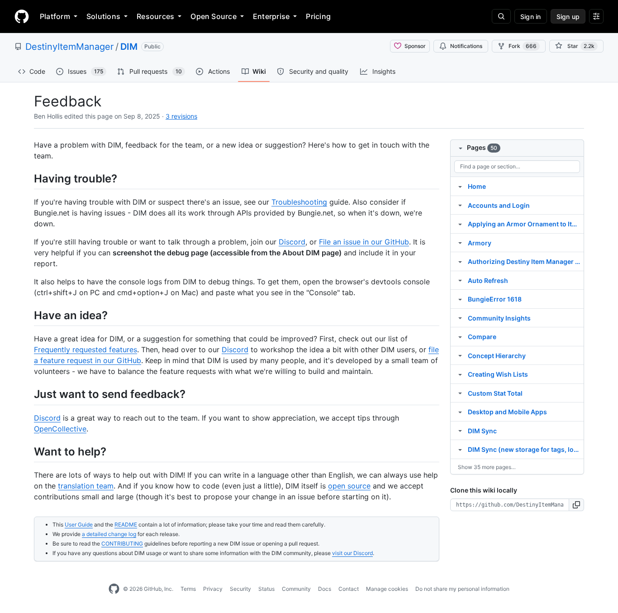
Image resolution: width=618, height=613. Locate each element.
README (125, 524)
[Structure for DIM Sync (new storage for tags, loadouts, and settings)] (460, 449)
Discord (292, 241)
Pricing (318, 16)
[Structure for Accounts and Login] (460, 205)
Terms (188, 588)
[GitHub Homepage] (114, 589)
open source (349, 485)
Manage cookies (387, 588)
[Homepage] (21, 16)
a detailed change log (109, 534)
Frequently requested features (85, 349)
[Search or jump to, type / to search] (501, 16)
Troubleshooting (299, 201)
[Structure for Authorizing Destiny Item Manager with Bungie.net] (460, 261)
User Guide (79, 524)
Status (266, 588)
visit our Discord (352, 553)
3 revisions (181, 116)
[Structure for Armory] (460, 242)
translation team (86, 485)
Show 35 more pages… (487, 467)
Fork (523, 46)
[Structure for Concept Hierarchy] (460, 355)
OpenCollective (60, 428)
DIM (129, 46)
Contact (348, 588)
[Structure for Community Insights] (460, 318)
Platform (55, 16)
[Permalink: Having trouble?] (27, 178)
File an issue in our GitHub (364, 241)
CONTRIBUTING (122, 543)
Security (240, 588)
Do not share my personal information (462, 588)
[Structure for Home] (460, 186)
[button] (576, 504)
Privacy (213, 588)
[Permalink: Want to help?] (27, 451)
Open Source (213, 16)
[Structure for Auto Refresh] (460, 280)
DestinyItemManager (69, 46)
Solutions (103, 16)
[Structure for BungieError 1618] (460, 299)
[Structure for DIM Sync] (460, 430)
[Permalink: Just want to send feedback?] (27, 394)
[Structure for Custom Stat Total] (460, 393)
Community (296, 588)
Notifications (466, 46)
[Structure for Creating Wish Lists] (460, 374)
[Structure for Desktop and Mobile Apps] (460, 411)
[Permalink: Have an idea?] (27, 315)
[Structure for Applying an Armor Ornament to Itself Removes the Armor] (460, 223)
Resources (155, 16)
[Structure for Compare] (460, 336)
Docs (324, 588)
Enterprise (271, 16)
